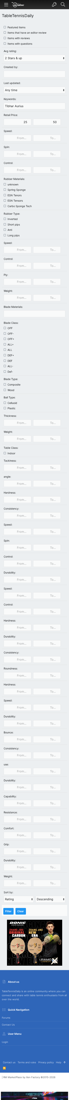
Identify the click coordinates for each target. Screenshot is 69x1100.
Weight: (8, 290)
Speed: (8, 130)
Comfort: (9, 828)
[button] (6, 4)
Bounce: (8, 732)
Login (5, 1041)
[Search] (63, 4)
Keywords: (10, 99)
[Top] (64, 1062)
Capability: (10, 796)
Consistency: (11, 508)
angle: (7, 476)
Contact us (8, 1024)
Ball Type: (9, 397)
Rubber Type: (12, 213)
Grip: (6, 844)
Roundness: (11, 668)
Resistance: (10, 812)
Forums (6, 1017)
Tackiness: (10, 460)
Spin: (7, 146)
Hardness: (10, 492)
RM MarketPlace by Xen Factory (29, 1077)
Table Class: (11, 447)
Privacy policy (46, 1062)
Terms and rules (27, 1062)
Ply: (6, 274)
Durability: (10, 572)
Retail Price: (11, 115)
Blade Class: (11, 322)
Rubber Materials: (14, 178)
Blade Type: (11, 379)
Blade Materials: (13, 306)
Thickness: (10, 415)
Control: (8, 162)
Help (58, 1062)
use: (6, 764)
